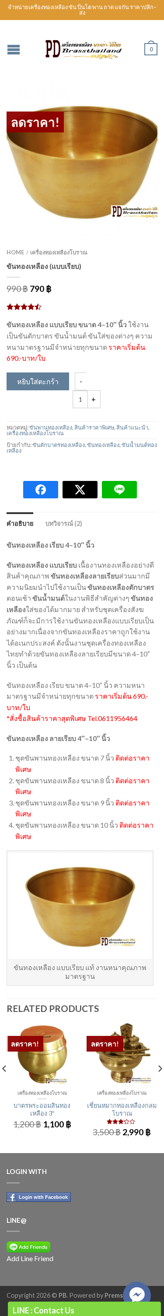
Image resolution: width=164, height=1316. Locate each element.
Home (15, 252)
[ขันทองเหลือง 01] (82, 160)
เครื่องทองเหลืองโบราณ (58, 252)
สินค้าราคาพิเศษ (94, 427)
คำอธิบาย (20, 523)
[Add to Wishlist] (135, 107)
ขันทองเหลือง (103, 444)
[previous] (4, 1085)
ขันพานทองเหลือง (50, 427)
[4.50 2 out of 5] (82, 306)
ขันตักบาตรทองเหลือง (58, 444)
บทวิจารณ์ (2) (63, 523)
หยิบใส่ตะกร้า (38, 381)
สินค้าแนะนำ (132, 427)
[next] (159, 1085)
